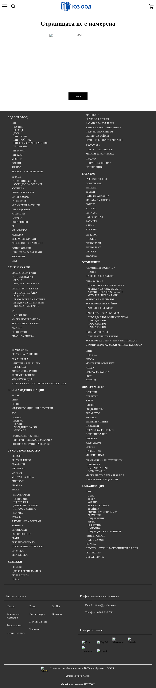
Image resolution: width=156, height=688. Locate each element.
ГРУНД (16, 404)
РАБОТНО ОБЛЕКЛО (23, 542)
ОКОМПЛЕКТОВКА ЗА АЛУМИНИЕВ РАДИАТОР (114, 345)
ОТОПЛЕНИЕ (91, 262)
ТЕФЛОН (16, 177)
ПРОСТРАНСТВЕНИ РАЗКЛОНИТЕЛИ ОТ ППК (112, 548)
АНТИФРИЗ (18, 468)
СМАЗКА (91, 544)
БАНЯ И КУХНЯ (19, 267)
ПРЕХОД (18, 130)
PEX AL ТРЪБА (20, 359)
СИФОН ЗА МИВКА (23, 336)
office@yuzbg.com (105, 605)
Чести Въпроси (16, 633)
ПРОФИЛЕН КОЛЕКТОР (99, 308)
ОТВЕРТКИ (92, 396)
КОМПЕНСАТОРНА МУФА (103, 512)
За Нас (56, 606)
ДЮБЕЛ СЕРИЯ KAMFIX (27, 571)
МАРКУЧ (17, 473)
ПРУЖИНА (20, 367)
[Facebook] (85, 620)
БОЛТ (89, 376)
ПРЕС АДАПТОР (97, 320)
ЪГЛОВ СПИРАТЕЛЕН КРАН (27, 171)
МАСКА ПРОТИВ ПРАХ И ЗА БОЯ (105, 475)
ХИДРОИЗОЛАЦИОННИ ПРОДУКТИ (32, 408)
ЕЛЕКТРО (88, 173)
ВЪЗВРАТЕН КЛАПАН (24, 239)
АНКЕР (90, 367)
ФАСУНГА (91, 221)
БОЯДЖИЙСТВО (95, 409)
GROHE (18, 280)
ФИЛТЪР (16, 167)
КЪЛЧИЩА (18, 188)
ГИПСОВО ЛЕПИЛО (25, 509)
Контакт (57, 614)
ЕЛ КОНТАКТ (93, 247)
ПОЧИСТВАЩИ (96, 471)
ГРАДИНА (17, 513)
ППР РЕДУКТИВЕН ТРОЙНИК (31, 143)
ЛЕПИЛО (17, 456)
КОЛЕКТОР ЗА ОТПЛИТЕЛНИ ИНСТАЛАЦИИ (111, 340)
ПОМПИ (16, 163)
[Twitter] (93, 620)
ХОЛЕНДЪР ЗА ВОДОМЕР (28, 184)
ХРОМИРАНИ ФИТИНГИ (26, 205)
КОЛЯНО (19, 127)
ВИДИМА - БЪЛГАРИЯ (26, 283)
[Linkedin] (118, 620)
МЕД (14, 260)
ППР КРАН (18, 155)
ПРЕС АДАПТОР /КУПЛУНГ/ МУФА (108, 317)
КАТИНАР (17, 525)
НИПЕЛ (92, 272)
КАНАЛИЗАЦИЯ (93, 486)
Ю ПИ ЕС (91, 208)
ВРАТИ (15, 538)
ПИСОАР (91, 159)
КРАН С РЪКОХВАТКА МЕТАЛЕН (104, 140)
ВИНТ (89, 351)
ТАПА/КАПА (21, 146)
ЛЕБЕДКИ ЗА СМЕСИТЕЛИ (29, 302)
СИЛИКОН (18, 481)
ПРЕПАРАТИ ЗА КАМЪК (25, 435)
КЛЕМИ (90, 225)
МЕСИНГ (17, 159)
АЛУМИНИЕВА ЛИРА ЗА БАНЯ (105, 292)
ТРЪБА (91, 499)
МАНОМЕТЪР (19, 230)
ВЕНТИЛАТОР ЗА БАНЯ (25, 323)
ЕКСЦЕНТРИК (20, 332)
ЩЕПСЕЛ (91, 251)
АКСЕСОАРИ (93, 145)
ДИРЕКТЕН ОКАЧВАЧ (26, 505)
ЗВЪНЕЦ (90, 192)
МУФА (91, 521)
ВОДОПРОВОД (18, 117)
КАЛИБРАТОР (93, 442)
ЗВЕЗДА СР (20, 430)
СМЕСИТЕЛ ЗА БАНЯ (24, 273)
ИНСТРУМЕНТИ (93, 386)
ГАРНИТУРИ (19, 201)
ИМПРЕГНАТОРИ (98, 468)
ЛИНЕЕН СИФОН (95, 535)
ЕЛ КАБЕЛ (91, 187)
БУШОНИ (91, 229)
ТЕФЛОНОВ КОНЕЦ (25, 181)
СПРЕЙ (17, 417)
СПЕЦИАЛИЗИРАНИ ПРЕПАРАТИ (31, 444)
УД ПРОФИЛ (21, 499)
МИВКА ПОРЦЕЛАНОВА (26, 319)
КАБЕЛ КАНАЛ (94, 217)
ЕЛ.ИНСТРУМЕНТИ (97, 421)
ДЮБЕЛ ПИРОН (20, 575)
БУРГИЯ (90, 447)
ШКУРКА (17, 485)
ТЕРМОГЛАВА (20, 350)
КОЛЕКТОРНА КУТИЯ (24, 371)
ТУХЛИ (18, 424)
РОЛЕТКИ (91, 417)
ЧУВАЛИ (17, 517)
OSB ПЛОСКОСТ (21, 534)
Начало (78, 96)
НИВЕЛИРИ (92, 426)
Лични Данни (38, 621)
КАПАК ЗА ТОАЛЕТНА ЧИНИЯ (103, 127)
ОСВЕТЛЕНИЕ (94, 183)
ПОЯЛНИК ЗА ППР (96, 434)
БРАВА (15, 489)
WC (13, 311)
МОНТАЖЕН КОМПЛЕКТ (100, 363)
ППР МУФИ (18, 150)
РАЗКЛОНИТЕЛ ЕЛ (96, 179)
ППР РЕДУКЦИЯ (21, 209)
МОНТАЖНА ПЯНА (23, 477)
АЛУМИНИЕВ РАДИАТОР (100, 267)
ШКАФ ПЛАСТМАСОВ (100, 149)
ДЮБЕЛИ (17, 567)
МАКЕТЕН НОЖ (95, 455)
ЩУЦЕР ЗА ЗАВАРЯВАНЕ (28, 252)
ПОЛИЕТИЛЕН (20, 222)
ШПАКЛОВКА (20, 555)
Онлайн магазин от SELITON (78, 684)
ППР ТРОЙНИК (22, 140)
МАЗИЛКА (18, 550)
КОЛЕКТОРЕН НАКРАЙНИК (102, 303)
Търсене (34, 629)
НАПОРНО (94, 528)
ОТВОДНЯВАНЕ (95, 557)
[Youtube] (110, 620)
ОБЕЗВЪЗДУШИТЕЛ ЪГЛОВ (103, 336)
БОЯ (14, 413)
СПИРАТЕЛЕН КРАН (23, 192)
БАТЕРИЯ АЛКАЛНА (97, 196)
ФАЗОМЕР (91, 256)
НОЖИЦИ (91, 392)
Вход (32, 606)
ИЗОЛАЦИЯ (18, 213)
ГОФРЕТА (17, 218)
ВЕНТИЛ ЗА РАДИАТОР (25, 354)
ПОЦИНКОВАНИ (21, 248)
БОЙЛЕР (90, 204)
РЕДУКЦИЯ (94, 515)
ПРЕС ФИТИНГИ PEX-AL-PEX (103, 313)
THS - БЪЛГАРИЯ (23, 277)
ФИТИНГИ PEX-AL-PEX (27, 363)
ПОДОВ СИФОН (95, 540)
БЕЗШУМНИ (95, 525)
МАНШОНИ (92, 115)
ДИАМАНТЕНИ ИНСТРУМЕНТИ (104, 460)
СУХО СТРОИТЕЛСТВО (24, 450)
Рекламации (14, 625)
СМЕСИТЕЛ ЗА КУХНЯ (25, 288)
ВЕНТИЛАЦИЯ (94, 167)
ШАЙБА (92, 355)
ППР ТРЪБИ (20, 136)
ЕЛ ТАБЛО (91, 213)
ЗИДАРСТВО (93, 413)
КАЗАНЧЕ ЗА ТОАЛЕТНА (100, 123)
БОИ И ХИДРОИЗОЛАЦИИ (26, 390)
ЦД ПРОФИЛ (21, 502)
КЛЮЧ (89, 400)
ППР (14, 122)
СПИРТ (16, 399)
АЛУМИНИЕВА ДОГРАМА (27, 521)
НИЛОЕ (92, 239)
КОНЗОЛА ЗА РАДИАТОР (100, 299)
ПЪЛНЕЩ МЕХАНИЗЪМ (99, 131)
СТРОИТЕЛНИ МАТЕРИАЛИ (28, 546)
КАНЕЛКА (17, 234)
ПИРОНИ (91, 380)
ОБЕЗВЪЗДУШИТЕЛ (97, 332)
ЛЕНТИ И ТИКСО (21, 460)
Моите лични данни (78, 676)
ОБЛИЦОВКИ (19, 530)
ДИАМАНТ (94, 464)
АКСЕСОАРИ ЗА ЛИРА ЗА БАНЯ (106, 285)
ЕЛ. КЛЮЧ (91, 234)
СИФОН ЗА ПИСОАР (99, 163)
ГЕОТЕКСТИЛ (93, 552)
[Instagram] (102, 620)
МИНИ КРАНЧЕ (20, 196)
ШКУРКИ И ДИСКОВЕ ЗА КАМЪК (33, 440)
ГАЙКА (16, 579)
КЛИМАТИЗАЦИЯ (22, 379)
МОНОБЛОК (21, 315)
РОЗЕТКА (19, 296)
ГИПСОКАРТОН (21, 494)
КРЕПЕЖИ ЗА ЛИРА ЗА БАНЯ (104, 289)
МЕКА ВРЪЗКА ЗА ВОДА (100, 153)
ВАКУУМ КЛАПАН (99, 505)
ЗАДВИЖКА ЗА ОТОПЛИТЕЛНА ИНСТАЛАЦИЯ (39, 383)
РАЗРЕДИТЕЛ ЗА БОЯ (25, 427)
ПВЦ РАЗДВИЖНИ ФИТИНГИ (104, 531)
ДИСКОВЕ (91, 438)
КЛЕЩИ (90, 405)
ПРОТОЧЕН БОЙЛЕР (25, 293)
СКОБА (90, 359)
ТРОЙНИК (93, 509)
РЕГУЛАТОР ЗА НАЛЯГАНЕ (27, 243)
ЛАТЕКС (18, 420)
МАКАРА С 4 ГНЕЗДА (98, 200)
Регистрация (37, 614)
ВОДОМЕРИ (18, 256)
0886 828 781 (105, 612)
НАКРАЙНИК (93, 451)
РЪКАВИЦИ (18, 464)
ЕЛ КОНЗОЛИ (93, 243)
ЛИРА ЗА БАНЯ (94, 281)
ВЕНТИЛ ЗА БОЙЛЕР (98, 136)
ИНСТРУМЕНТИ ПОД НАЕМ (102, 479)
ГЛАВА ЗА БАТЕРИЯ (97, 119)
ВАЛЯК (16, 395)
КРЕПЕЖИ (15, 561)
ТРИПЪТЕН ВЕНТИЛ (23, 375)
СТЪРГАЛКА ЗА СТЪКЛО (100, 430)
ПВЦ (88, 491)
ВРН (14, 226)
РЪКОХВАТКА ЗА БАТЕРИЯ (29, 299)
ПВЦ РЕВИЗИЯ (96, 518)
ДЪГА (17, 133)
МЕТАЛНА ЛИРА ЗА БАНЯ (103, 295)
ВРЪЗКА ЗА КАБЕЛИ (97, 372)
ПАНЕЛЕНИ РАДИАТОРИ (100, 276)
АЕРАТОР (17, 328)
